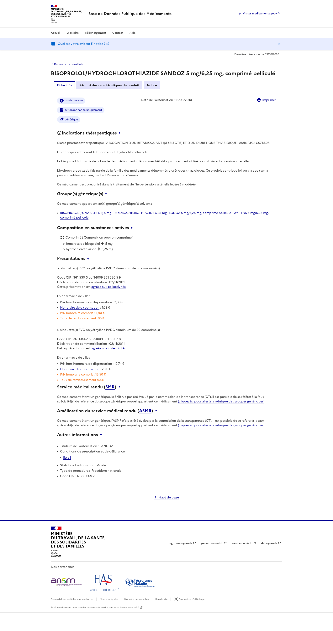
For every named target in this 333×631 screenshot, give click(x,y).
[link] (130, 13)
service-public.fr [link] (242, 543)
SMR (110, 387)
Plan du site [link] (161, 599)
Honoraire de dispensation (79, 307)
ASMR (145, 411)
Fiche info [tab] (64, 85)
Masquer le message (279, 44)
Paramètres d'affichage (191, 599)
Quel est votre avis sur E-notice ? (81, 43)
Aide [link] (132, 33)
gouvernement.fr (212, 543)
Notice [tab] (152, 85)
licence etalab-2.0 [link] (129, 607)
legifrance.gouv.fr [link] (180, 543)
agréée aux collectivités (108, 286)
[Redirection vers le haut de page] (120, 133)
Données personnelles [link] (136, 599)
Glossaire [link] (73, 33)
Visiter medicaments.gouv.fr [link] (261, 14)
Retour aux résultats (68, 64)
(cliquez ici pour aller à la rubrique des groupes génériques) (221, 401)
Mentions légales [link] (109, 599)
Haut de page (169, 497)
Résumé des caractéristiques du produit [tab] (109, 85)
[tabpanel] (166, 290)
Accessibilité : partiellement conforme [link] (72, 599)
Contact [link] (117, 33)
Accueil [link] (56, 33)
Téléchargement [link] (95, 33)
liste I (67, 457)
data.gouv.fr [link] (269, 543)
